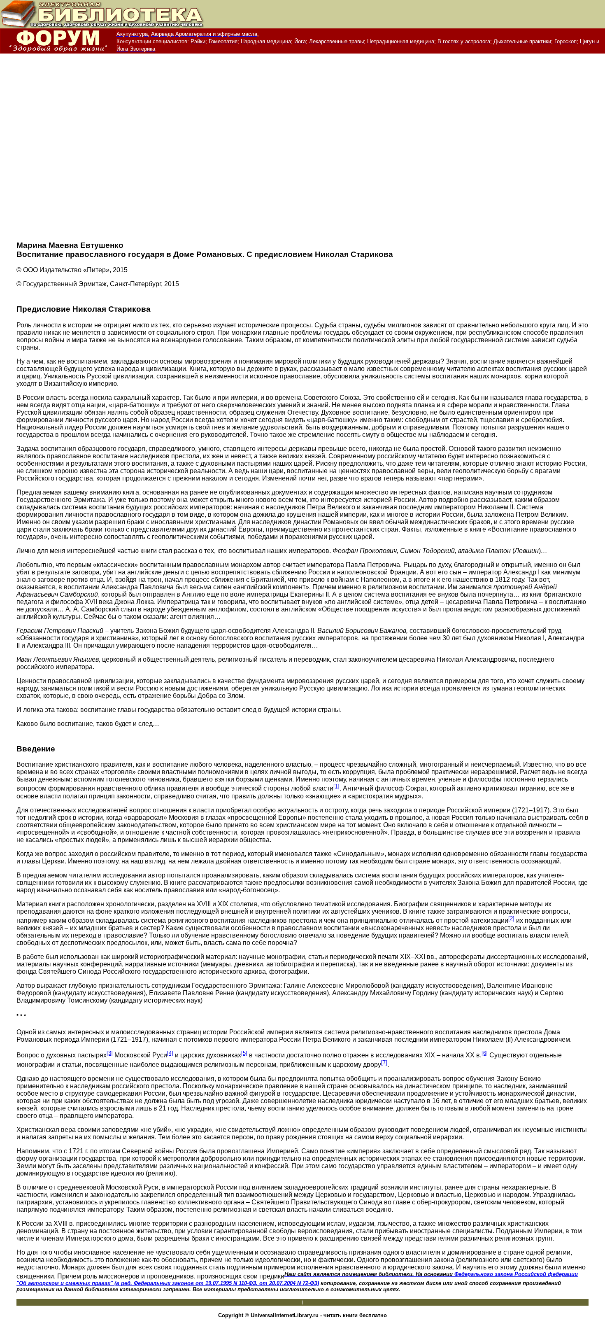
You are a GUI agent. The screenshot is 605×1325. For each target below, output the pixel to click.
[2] (511, 918)
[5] (244, 1053)
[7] (384, 1062)
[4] (170, 1053)
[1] (336, 786)
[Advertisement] (302, 150)
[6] (485, 1053)
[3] (110, 1053)
